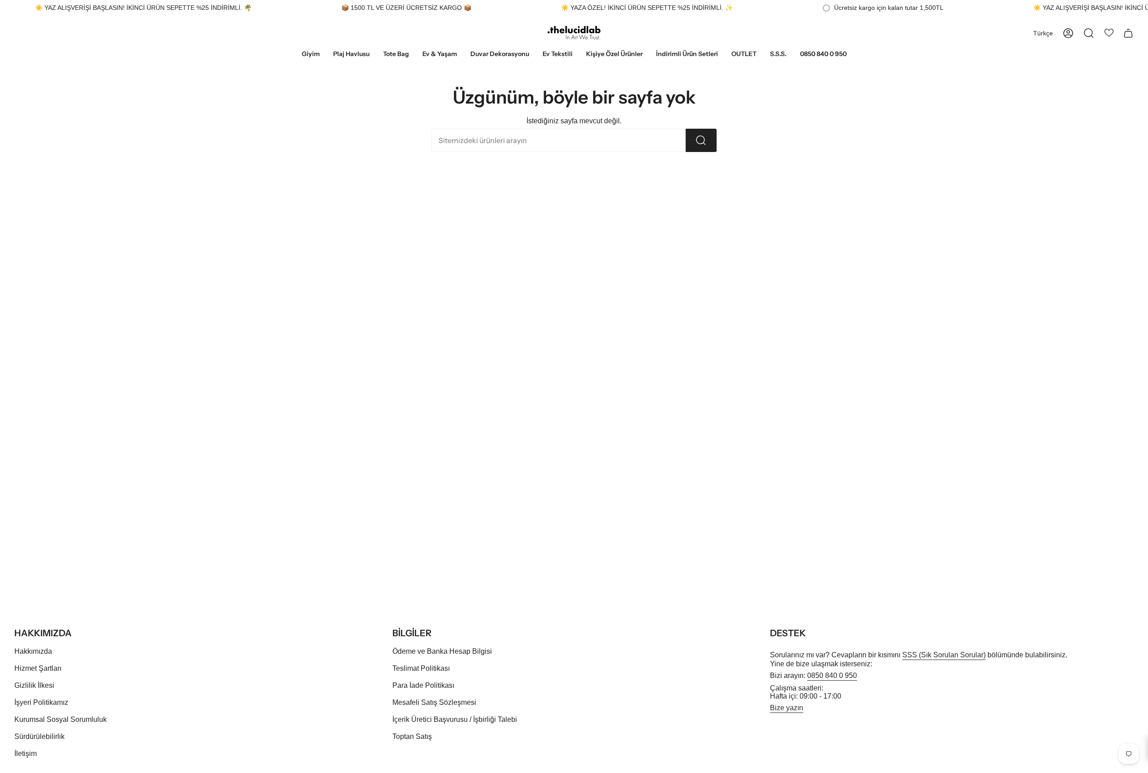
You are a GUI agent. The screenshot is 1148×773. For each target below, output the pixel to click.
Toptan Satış (412, 736)
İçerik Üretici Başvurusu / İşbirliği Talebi (454, 719)
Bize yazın (786, 708)
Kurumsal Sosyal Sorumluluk (60, 719)
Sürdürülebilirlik (39, 736)
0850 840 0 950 (832, 675)
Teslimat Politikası (421, 668)
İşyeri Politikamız (41, 702)
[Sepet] (1128, 33)
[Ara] (701, 140)
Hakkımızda (33, 651)
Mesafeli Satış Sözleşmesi (434, 702)
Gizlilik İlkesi (34, 685)
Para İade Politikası (423, 685)
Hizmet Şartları (37, 668)
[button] (310, 54)
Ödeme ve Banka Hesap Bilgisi (442, 651)
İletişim (25, 753)
